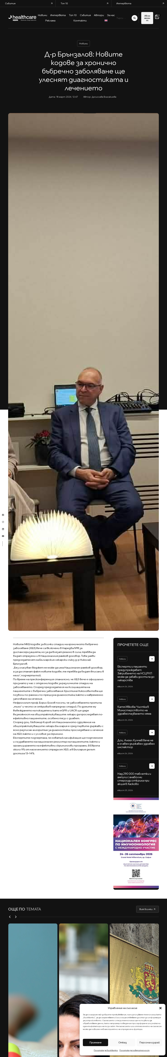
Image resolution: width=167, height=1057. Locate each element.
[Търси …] (124, 18)
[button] (160, 1008)
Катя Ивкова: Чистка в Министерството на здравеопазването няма (134, 710)
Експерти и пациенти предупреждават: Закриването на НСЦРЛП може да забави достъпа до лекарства (135, 673)
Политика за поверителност (134, 1050)
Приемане (95, 1042)
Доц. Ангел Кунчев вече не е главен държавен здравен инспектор (136, 744)
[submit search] (134, 18)
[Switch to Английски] (106, 21)
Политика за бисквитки (106, 1050)
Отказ (122, 1042)
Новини (83, 43)
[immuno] (136, 842)
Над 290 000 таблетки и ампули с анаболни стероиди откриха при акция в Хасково (134, 779)
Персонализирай (149, 1042)
